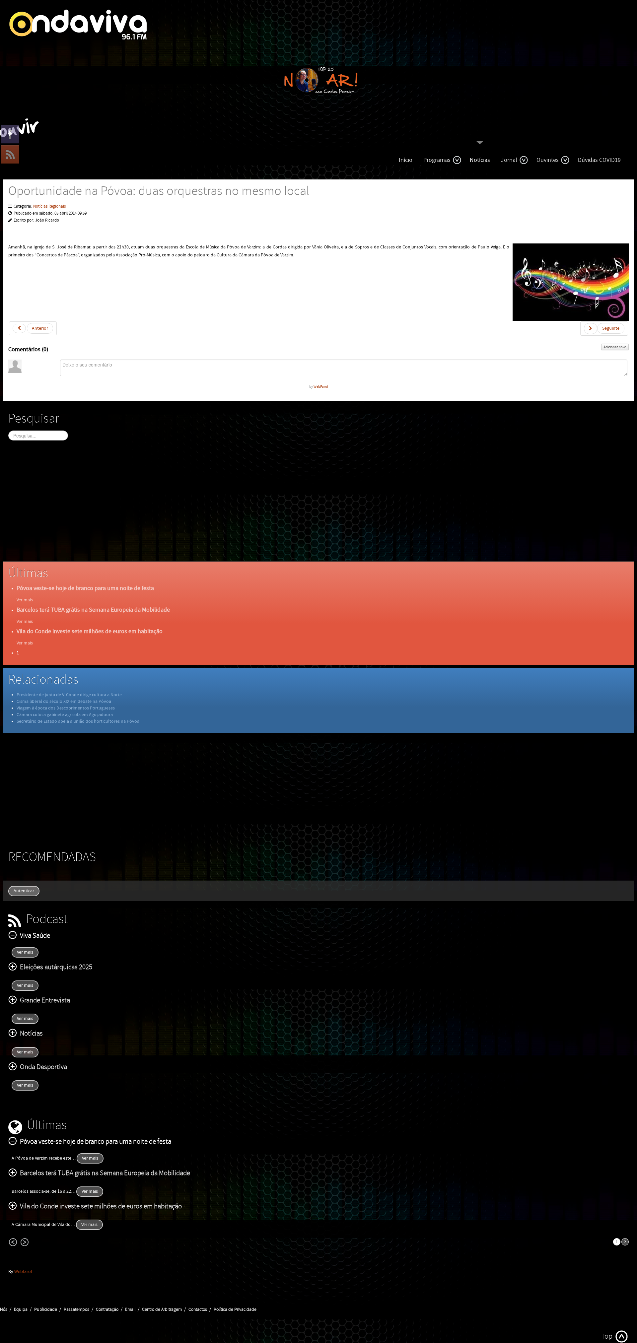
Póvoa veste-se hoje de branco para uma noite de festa (85, 588)
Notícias (480, 160)
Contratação (107, 1309)
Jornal (509, 160)
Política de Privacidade (235, 1309)
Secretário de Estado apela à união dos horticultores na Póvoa (78, 721)
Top (606, 1336)
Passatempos (76, 1309)
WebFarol (321, 386)
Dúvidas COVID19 (599, 160)
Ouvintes (547, 160)
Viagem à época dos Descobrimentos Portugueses (66, 708)
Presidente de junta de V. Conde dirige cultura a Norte (69, 695)
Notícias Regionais (49, 206)
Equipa (21, 1309)
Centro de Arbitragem (162, 1309)
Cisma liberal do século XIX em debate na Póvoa (64, 701)
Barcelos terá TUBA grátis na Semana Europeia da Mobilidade (93, 609)
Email (130, 1309)
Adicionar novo (614, 347)
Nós (3, 1309)
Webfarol (23, 1271)
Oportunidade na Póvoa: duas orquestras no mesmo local (158, 191)
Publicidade (45, 1309)
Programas (437, 160)
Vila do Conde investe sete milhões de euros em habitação (90, 631)
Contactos (197, 1309)
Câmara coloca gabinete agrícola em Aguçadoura (65, 714)
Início (405, 160)
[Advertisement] (207, 506)
